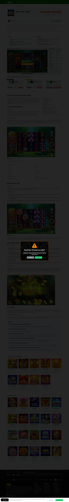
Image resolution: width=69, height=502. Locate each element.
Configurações (51, 500)
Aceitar (59, 500)
